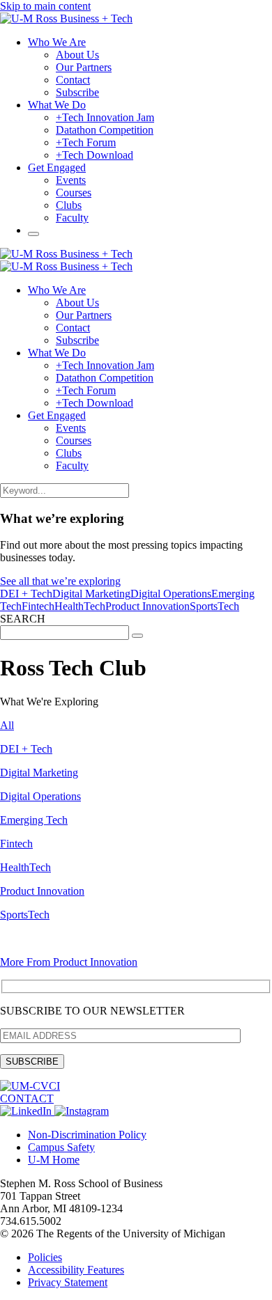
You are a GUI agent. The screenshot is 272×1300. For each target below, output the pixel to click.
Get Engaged (57, 167)
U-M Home (54, 1160)
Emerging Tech (34, 820)
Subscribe (77, 92)
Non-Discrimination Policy (87, 1135)
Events (71, 180)
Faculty (72, 218)
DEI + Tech (26, 594)
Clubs (69, 205)
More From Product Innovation (68, 962)
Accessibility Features (76, 1270)
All (7, 725)
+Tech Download (94, 155)
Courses (73, 192)
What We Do (57, 105)
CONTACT (27, 1098)
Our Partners (84, 67)
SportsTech (214, 606)
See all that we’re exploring (60, 581)
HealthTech (79, 606)
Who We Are (57, 42)
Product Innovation (147, 606)
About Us (77, 55)
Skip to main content (45, 6)
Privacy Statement (67, 1282)
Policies (45, 1257)
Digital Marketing (91, 594)
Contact (73, 80)
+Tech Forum (86, 142)
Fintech (38, 606)
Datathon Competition (104, 130)
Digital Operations (170, 594)
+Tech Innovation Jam (105, 117)
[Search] (33, 234)
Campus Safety (61, 1147)
